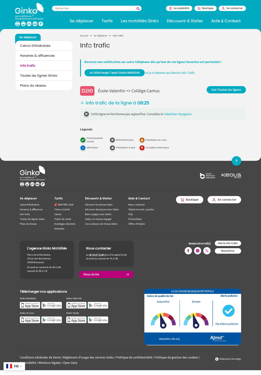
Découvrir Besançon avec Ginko (102, 209)
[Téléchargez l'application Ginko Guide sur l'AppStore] (76, 319)
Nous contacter (136, 205)
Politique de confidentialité (134, 357)
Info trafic (28, 65)
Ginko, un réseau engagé (98, 219)
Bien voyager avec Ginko (98, 214)
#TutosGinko (135, 219)
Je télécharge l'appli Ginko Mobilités (114, 72)
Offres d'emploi (136, 224)
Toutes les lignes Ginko (38, 75)
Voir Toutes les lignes (226, 90)
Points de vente (62, 219)
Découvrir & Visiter (98, 198)
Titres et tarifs (62, 209)
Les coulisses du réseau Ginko (101, 224)
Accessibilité (28, 363)
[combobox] (97, 8)
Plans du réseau (33, 85)
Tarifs (58, 198)
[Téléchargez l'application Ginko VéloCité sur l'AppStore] (76, 305)
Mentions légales (49, 363)
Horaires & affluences (37, 55)
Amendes (59, 229)
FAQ (130, 214)
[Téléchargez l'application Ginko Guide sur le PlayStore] (98, 319)
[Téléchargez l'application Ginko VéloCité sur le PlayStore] (98, 305)
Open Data (70, 363)
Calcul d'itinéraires (35, 45)
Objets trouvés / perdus (141, 209)
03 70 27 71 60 (96, 255)
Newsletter (228, 251)
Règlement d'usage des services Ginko (88, 357)
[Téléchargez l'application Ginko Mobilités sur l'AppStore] (30, 305)
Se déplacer (28, 198)
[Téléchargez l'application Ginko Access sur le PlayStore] (51, 319)
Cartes (57, 214)
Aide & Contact (139, 198)
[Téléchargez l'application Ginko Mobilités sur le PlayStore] (51, 305)
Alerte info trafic (228, 243)
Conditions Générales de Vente (40, 357)
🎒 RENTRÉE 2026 (63, 205)
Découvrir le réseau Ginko (99, 205)
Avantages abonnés (64, 224)
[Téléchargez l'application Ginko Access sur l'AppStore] (30, 319)
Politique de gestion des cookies (176, 357)
